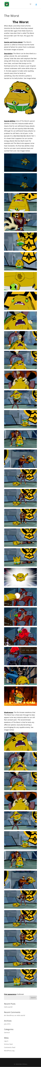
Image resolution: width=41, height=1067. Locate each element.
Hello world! (8, 1007)
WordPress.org (9, 1051)
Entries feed (8, 1044)
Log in (6, 1041)
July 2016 (7, 1024)
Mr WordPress (9, 1015)
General (7, 1032)
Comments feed (9, 1047)
